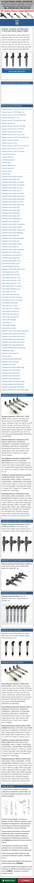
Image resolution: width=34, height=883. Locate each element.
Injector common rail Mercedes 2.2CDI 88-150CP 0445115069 (15, 30)
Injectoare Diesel (6, 174)
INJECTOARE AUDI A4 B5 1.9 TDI (11, 277)
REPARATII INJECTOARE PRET (11, 258)
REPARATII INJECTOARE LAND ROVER (13, 249)
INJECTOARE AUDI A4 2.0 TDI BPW (12, 286)
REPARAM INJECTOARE (9, 364)
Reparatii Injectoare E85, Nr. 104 (10, 117)
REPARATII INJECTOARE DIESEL (11, 378)
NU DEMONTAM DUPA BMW (10, 303)
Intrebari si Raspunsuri (8, 157)
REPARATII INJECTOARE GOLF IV (11, 190)
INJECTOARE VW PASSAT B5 (10, 311)
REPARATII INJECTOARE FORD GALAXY (13, 196)
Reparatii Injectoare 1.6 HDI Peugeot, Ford (13, 112)
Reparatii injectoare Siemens (9, 143)
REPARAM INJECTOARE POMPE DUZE (13, 367)
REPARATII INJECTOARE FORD (11, 210)
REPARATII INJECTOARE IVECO (11, 216)
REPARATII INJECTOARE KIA (10, 247)
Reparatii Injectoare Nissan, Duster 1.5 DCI (13, 134)
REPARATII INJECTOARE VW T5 (11, 179)
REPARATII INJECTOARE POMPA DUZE (13, 204)
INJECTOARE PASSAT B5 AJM (10, 294)
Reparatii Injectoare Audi (8, 123)
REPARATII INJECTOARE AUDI (10, 241)
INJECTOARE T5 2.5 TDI (9, 291)
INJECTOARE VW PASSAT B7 (10, 317)
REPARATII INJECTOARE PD (10, 353)
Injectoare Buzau (6, 162)
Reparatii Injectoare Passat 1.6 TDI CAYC (13, 129)
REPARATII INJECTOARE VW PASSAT (12, 202)
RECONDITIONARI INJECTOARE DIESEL (13, 381)
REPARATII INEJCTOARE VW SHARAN (13, 193)
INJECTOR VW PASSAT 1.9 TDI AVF (12, 297)
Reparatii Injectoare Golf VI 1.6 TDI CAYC (13, 148)
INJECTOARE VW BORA (9, 325)
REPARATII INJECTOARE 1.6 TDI (11, 261)
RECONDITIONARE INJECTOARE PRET (13, 384)
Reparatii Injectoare (7, 171)
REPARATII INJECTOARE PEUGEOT (12, 227)
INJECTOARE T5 (6, 322)
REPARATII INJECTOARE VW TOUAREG (13, 185)
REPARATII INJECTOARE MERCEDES (12, 233)
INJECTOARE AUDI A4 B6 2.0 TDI (11, 283)
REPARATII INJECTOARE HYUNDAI (12, 244)
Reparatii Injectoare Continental (10, 140)
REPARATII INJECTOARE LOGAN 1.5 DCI (13, 230)
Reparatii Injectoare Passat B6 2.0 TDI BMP (13, 126)
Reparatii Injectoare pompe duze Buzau (12, 131)
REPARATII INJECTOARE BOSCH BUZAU (13, 336)
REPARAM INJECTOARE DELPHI (11, 376)
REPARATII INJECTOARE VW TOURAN (13, 182)
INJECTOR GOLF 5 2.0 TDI (9, 305)
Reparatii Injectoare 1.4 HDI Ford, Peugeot (13, 151)
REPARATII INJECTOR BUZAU (10, 362)
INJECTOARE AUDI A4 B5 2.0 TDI (11, 280)
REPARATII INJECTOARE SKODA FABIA (13, 199)
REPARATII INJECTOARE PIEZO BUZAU (13, 342)
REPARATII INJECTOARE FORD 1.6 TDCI (13, 269)
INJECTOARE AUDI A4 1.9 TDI (10, 272)
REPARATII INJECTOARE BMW (10, 213)
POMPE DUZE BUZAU (8, 350)
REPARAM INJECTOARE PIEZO (11, 373)
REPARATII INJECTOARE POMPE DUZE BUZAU (15, 331)
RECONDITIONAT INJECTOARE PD (12, 255)
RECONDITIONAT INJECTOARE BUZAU (13, 345)
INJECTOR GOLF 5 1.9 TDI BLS (10, 308)
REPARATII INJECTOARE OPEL (11, 207)
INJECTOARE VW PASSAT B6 (10, 314)
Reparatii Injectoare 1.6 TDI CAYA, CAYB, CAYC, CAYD (17, 109)
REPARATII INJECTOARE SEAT (11, 221)
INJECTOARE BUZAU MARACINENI (12, 359)
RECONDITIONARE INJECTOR (10, 266)
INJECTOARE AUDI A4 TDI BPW (11, 275)
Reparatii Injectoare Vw (8, 168)
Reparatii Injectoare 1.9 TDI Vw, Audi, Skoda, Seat (15, 137)
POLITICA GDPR (6, 356)
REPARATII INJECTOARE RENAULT (12, 218)
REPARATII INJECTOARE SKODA (11, 252)
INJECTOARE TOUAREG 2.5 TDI (11, 289)
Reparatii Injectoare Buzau (9, 165)
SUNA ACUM (10, 880)
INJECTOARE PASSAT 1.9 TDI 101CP (12, 300)
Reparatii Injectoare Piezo (9, 154)
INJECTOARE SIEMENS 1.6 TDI (11, 263)
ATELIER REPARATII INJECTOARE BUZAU (14, 348)
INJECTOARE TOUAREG (9, 319)
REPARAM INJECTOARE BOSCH (11, 370)
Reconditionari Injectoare (8, 160)
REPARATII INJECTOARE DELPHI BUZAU (13, 334)
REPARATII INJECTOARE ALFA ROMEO (13, 238)
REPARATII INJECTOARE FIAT (10, 235)
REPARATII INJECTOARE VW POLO (12, 188)
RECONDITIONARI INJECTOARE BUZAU (13, 339)
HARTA (26, 880)
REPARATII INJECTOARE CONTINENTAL (13, 387)
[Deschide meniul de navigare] (17, 22)
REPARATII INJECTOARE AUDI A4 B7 (12, 176)
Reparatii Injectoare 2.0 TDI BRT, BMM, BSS (14, 115)
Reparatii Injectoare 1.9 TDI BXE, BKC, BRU (14, 120)
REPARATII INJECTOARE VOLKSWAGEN (13, 224)
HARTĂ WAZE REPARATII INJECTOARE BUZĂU (15, 390)
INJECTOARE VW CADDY (9, 328)
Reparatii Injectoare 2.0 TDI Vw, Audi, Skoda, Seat (15, 145)
